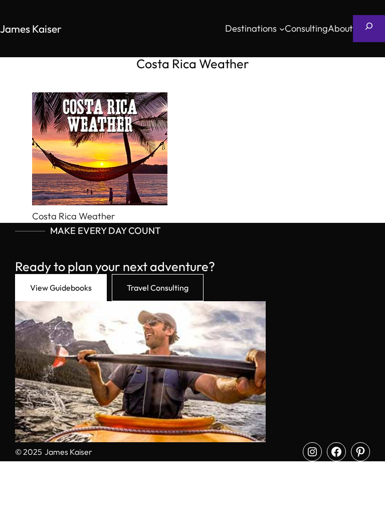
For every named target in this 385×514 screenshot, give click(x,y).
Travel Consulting (157, 288)
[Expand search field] (369, 28)
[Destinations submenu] (282, 29)
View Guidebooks (61, 288)
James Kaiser (31, 28)
